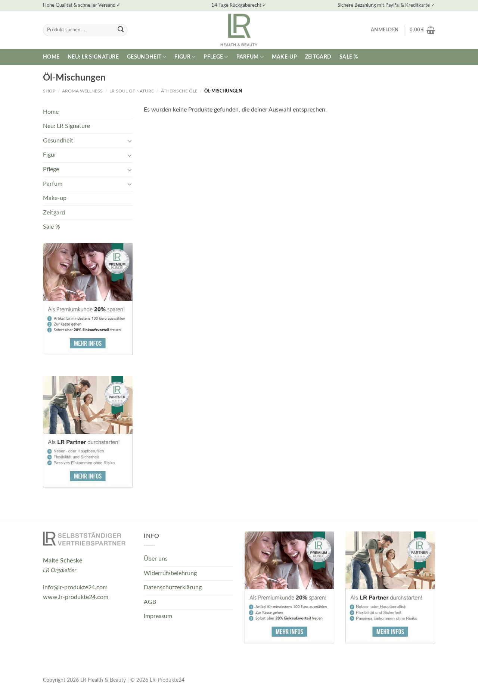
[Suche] (120, 30)
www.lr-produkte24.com (75, 597)
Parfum (247, 57)
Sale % (348, 57)
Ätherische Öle (179, 91)
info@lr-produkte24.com (75, 587)
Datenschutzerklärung (173, 587)
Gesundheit (144, 57)
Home (51, 57)
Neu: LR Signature (93, 57)
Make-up (284, 57)
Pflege (213, 57)
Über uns (156, 559)
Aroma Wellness (82, 91)
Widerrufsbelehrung (170, 573)
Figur (182, 57)
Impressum (158, 616)
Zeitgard (318, 57)
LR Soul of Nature (131, 91)
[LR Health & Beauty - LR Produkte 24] (239, 30)
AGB (150, 602)
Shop (49, 91)
